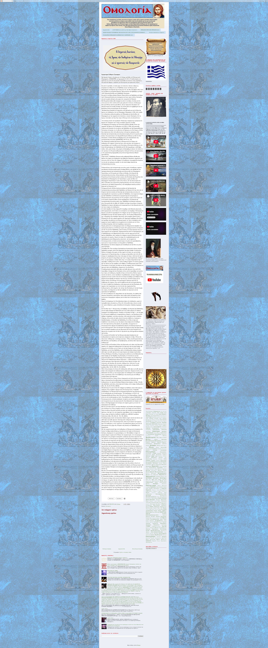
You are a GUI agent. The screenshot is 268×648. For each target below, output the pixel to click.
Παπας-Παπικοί (148, 498)
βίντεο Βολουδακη (161, 439)
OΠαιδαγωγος (163, 539)
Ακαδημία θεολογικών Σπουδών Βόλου (154, 425)
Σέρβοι (164, 512)
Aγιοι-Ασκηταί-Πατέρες (157, 532)
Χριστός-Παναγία (155, 530)
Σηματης (148, 513)
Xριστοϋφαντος (149, 542)
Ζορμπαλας (160, 456)
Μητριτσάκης (155, 474)
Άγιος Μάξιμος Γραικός (156, 421)
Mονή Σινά (164, 538)
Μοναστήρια (163, 478)
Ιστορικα (148, 460)
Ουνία (150, 491)
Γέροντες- (153, 442)
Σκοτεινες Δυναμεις (150, 516)
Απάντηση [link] (111, 498)
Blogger (138, 645)
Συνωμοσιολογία (154, 519)
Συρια (161, 519)
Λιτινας (165, 467)
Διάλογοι (164, 443)
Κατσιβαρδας (149, 463)
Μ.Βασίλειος (160, 469)
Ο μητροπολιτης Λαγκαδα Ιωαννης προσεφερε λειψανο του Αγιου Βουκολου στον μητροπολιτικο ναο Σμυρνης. (125, 625)
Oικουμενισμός (152, 539)
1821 (161, 411)
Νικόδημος (155, 483)
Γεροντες (148, 442)
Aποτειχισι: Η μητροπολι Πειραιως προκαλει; (117, 557)
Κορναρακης (148, 466)
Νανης (161, 481)
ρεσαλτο (147, 509)
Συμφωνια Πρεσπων (156, 517)
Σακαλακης (149, 512)
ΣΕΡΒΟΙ (161, 512)
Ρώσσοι (159, 510)
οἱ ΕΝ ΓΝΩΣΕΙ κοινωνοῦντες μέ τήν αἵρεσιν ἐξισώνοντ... (125, 30)
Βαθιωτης (164, 435)
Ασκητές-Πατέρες (157, 432)
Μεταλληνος (153, 473)
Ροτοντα (156, 509)
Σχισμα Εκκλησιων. (150, 520)
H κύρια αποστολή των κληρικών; (156, 32)
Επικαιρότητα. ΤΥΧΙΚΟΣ (151, 453)
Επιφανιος (164, 453)
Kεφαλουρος (148, 538)
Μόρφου (159, 479)
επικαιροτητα (163, 450)
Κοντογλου (164, 464)
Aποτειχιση (148, 534)
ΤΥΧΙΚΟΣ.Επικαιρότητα (156, 526)
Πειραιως (164, 504)
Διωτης (158, 445)
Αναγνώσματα (157, 426)
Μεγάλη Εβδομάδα (150, 472)
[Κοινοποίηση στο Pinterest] (129, 504)
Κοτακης (164, 466)
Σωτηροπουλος (159, 520)
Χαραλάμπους (155, 529)
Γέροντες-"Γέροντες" (161, 442)
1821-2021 (164, 411)
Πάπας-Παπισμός (150, 499)
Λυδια (156, 469)
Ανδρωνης (148, 428)
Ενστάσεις (160, 448)
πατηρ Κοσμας (157, 501)
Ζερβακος (164, 454)
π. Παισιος (163, 491)
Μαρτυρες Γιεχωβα (162, 470)
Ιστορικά (153, 460)
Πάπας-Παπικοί (162, 498)
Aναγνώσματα (162, 533)
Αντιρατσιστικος (163, 428)
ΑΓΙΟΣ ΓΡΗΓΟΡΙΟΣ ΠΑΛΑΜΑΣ (152, 418)
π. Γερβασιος (154, 491)
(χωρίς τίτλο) (104, 608)
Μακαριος (164, 469)
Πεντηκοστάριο (149, 505)
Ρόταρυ (153, 509)
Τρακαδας (148, 523)
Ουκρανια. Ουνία (155, 489)
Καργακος (154, 461)
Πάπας (158, 496)
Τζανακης (156, 522)
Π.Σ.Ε (165, 492)
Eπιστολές (159, 536)
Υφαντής (164, 526)
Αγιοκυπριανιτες (163, 415)
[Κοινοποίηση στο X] (127, 504)
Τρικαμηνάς (148, 524)
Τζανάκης (160, 522)
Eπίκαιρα (164, 534)
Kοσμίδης (152, 538)
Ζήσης (156, 456)
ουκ (160, 488)
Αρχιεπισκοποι (149, 433)
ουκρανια (163, 488)
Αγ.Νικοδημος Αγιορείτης (151, 412)
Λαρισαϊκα (160, 467)
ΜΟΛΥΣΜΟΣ (149, 478)
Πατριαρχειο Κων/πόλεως (155, 504)
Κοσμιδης (161, 466)
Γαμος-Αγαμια (163, 440)
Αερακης (164, 422)
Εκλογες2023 (163, 447)
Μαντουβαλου (154, 470)
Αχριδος (156, 435)
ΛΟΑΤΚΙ (147, 469)
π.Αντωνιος (154, 492)
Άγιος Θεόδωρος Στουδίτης (155, 419)
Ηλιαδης (164, 456)
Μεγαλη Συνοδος (159, 472)
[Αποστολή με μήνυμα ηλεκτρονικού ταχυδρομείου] (124, 504)
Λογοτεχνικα (151, 469)
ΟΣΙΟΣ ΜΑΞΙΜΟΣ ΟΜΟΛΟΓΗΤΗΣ (152, 488)
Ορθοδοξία (153, 487)
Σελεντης (157, 512)
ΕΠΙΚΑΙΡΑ (148, 450)
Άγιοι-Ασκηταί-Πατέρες (155, 415)
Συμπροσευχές (149, 517)
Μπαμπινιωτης (148, 480)
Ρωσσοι (155, 510)
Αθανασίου (155, 424)
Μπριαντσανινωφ (155, 481)
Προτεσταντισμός (149, 508)
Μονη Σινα (148, 479)
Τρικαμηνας (108, 506)
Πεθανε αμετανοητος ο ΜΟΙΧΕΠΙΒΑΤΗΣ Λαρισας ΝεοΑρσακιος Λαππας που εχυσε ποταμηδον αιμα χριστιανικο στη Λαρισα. (124, 564)
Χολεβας (148, 530)
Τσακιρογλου (156, 524)
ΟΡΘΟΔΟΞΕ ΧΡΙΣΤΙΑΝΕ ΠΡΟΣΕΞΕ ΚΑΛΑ (150, 30)
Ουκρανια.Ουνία (163, 489)
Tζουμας (158, 540)
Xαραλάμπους (163, 540)
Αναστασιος (164, 426)
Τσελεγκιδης (164, 524)
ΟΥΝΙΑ (147, 491)
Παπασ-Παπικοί (163, 496)
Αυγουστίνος (158, 434)
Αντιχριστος (148, 429)
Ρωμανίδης (161, 509)
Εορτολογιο (164, 448)
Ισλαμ (165, 458)
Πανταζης (148, 495)
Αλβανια (151, 426)
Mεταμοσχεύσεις (158, 538)
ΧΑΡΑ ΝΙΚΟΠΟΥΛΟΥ (162, 527)
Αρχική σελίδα (106, 30)
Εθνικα (151, 447)
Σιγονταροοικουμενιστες (152, 515)
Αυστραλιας (164, 434)
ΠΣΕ (161, 507)
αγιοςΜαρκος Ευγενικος (155, 422)
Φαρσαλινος (148, 527)
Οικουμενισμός (151, 485)
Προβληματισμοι (163, 506)
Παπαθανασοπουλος (151, 497)
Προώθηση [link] (119, 498)
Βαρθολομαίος (151, 437)
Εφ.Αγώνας (158, 454)
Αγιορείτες (158, 417)
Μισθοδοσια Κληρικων (160, 476)
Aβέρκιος (147, 532)
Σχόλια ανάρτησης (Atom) (125, 552)
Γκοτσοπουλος (149, 443)
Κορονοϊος (155, 466)
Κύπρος (147, 467)
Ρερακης (164, 508)
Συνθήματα (163, 518)
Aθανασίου (156, 533)
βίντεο (148, 439)
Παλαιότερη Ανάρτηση (137, 548)
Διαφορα (147, 445)
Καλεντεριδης (148, 461)
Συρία (165, 519)
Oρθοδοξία (148, 541)
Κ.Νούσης (158, 460)
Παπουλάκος (163, 499)
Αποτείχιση (163, 429)
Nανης (147, 539)
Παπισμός (158, 499)
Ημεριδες (147, 457)
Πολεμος (147, 506)
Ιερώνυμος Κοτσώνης (157, 458)
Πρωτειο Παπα (156, 508)
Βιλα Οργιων (160, 437)
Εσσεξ (153, 454)
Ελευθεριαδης (148, 448)
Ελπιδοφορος (154, 448)
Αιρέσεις (164, 424)
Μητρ (152, 474)
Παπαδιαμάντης (163, 495)
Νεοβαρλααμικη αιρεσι (152, 482)
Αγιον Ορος (149, 417)
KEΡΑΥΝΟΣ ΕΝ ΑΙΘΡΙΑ (112, 570)
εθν (146, 447)
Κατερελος (158, 461)
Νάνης (165, 481)
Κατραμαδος (163, 461)
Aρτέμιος (153, 534)
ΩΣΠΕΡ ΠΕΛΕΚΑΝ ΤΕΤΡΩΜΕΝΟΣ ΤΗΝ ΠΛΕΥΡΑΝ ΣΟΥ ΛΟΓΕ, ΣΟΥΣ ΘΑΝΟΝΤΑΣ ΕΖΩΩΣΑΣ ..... (124, 32)
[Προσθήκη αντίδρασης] (124, 498)
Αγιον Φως (154, 417)
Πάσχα (147, 501)
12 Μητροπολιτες (156, 411)
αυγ (146, 434)
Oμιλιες (158, 539)
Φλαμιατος (152, 527)
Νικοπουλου (164, 483)
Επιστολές (159, 453)
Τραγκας (164, 522)
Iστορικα (164, 536)
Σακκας (153, 512)
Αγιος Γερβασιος (164, 417)
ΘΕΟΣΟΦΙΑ (161, 457)
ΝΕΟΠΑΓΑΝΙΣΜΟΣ (163, 482)
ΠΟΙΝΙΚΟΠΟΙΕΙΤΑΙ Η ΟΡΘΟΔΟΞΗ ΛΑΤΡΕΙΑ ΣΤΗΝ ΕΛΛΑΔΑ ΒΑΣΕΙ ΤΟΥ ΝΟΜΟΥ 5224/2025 (122, 613)
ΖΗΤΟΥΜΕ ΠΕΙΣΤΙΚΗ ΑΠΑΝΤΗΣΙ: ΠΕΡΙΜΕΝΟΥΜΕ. (119, 577)
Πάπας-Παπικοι (155, 498)
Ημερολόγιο (154, 457)
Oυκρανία (154, 540)
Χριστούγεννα (163, 530)
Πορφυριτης (156, 506)
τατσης (165, 520)
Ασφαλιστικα (163, 432)
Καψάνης (160, 463)
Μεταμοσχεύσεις (162, 473)
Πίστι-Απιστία (156, 505)
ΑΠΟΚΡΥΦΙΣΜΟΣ (156, 429)
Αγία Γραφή (160, 412)
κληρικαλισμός (158, 464)
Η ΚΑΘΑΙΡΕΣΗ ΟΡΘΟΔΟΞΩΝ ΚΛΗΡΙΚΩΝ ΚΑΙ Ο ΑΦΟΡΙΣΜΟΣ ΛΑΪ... (118, 35)
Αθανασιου (149, 424)
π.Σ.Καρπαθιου (149, 494)
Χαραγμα (148, 529)
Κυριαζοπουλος (152, 467)
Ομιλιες (159, 485)
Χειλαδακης (163, 529)
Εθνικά (157, 447)
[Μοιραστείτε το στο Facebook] (128, 504)
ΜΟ (165, 476)
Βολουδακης (158, 440)
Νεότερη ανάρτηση (107, 548)
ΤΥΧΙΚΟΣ (148, 526)
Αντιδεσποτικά (155, 428)
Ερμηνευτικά (148, 454)
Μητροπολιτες (162, 474)
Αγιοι (155, 414)
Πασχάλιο (151, 501)
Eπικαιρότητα (150, 536)
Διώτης (161, 445)
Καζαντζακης (163, 460)
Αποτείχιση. (148, 431)
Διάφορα (153, 445)
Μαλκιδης (148, 470)
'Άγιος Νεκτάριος (149, 411)
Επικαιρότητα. (163, 452)
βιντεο (165, 437)
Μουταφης (164, 479)
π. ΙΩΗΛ (159, 491)
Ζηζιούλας (148, 456)
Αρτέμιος (164, 431)
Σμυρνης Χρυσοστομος (161, 516)
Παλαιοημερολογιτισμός (161, 494)
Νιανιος (147, 483)
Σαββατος (164, 510)
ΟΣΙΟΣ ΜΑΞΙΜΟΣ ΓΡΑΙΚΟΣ (161, 487)
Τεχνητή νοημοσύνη (149, 522)
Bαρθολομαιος (158, 535)
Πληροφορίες (163, 505)
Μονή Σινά (154, 479)
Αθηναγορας (160, 424)
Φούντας (157, 527)
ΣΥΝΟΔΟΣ (148, 519)
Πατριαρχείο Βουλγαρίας (156, 502)
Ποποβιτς (152, 506)
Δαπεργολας (157, 443)
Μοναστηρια (156, 478)
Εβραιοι (165, 445)
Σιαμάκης (164, 513)
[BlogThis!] (125, 504)
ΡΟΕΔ (150, 509)
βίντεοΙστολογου (150, 440)
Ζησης (152, 456)
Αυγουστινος (151, 434)
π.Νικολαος (160, 492)
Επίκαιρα (155, 450)
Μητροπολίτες (151, 476)
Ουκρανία (148, 490)
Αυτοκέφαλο (148, 435)
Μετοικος (148, 474)
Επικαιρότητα (150, 452)
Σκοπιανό (164, 515)
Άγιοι (157, 414)
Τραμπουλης (155, 523)
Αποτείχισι (156, 431)
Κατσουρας (155, 463)
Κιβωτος (153, 464)
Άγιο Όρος (151, 414)
